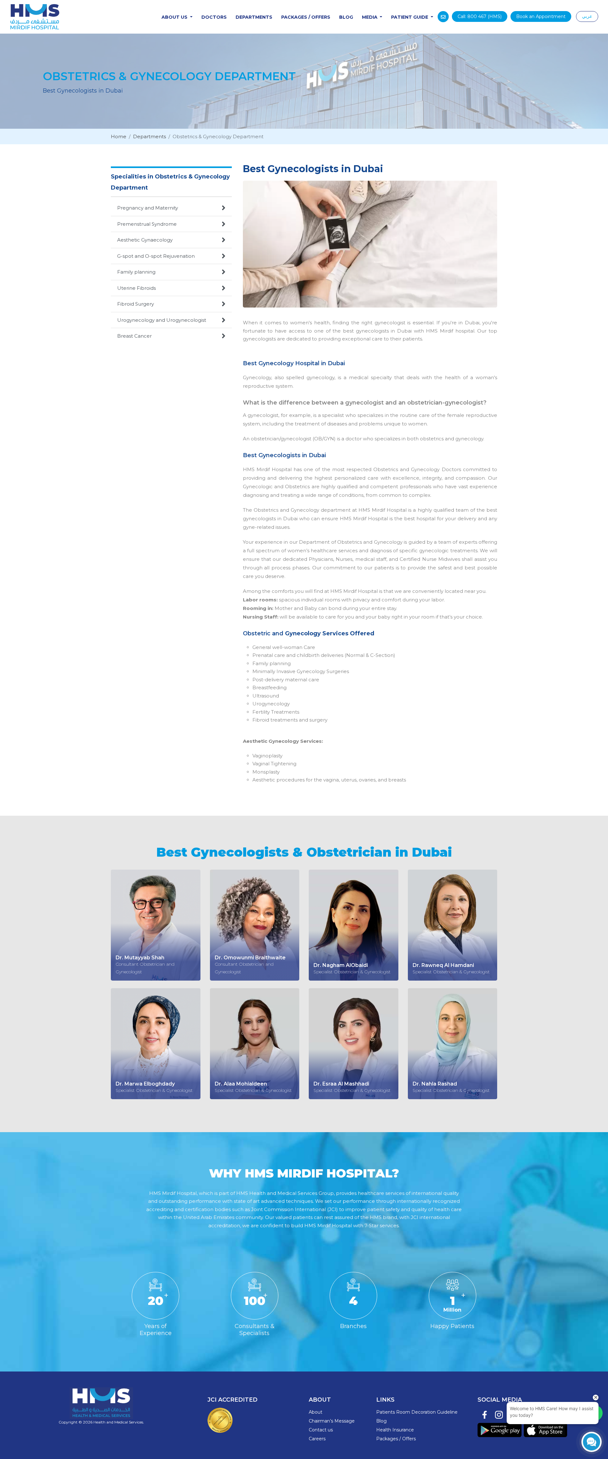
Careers (317, 1439)
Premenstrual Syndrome (171, 224)
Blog (346, 17)
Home (118, 136)
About (315, 1412)
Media (370, 17)
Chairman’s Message (332, 1421)
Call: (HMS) (480, 16)
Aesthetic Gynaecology (171, 239)
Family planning (171, 272)
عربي (587, 16)
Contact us (321, 1430)
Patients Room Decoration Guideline (417, 1412)
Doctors (214, 17)
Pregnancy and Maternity (171, 207)
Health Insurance (395, 1430)
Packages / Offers (305, 17)
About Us (175, 17)
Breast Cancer (171, 336)
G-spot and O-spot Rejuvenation (171, 256)
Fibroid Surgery (171, 304)
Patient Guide (410, 17)
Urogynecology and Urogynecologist (171, 320)
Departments (254, 17)
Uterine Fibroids (171, 288)
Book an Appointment (541, 16)
